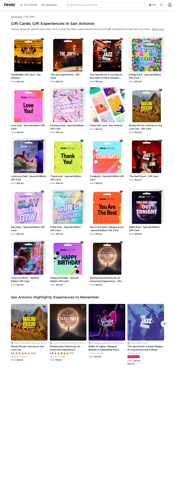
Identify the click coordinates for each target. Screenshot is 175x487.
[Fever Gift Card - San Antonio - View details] (107, 104)
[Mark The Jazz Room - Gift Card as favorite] (160, 141)
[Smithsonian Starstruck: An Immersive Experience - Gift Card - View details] (107, 257)
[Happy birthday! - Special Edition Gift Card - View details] (67, 257)
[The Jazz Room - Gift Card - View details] (146, 155)
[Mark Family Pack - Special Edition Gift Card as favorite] (160, 39)
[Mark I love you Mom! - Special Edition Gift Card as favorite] (42, 242)
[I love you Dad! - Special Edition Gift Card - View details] (28, 155)
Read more (158, 29)
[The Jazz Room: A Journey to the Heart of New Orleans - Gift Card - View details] (107, 53)
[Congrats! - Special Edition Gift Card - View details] (107, 155)
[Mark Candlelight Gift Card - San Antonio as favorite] (42, 39)
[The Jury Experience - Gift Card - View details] (67, 53)
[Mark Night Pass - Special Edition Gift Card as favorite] (160, 192)
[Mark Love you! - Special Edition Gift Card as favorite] (42, 90)
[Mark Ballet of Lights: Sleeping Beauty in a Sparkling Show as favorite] (122, 307)
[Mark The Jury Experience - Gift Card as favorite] (82, 39)
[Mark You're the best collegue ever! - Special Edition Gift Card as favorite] (121, 192)
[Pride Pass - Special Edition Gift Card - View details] (67, 206)
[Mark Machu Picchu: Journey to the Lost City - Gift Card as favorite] (160, 90)
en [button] (154, 5)
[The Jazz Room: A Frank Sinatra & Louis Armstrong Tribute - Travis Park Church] (145, 322)
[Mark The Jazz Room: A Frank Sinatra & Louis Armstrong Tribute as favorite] (160, 307)
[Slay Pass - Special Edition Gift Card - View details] (28, 206)
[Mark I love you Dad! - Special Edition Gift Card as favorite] (42, 141)
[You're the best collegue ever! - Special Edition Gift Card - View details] (107, 206)
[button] (31, 16)
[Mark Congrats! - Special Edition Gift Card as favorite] (121, 141)
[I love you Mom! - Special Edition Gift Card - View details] (28, 257)
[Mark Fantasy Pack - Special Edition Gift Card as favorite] (82, 90)
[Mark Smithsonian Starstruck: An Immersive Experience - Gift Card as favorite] (121, 242)
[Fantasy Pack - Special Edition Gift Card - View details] (67, 104)
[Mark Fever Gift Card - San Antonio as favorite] (121, 90)
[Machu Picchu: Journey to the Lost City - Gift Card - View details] (146, 104)
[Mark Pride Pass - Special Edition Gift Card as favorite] (82, 192)
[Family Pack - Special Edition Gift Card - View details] (146, 53)
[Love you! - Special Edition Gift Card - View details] (28, 104)
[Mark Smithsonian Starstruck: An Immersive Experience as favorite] (83, 307)
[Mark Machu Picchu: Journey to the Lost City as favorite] (44, 307)
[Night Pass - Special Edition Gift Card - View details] (146, 206)
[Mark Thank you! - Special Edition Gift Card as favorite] (82, 141)
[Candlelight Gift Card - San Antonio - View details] (28, 53)
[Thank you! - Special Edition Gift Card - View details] (67, 155)
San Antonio (17, 17)
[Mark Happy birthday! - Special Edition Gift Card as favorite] (82, 242)
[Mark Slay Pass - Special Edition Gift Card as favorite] (42, 192)
